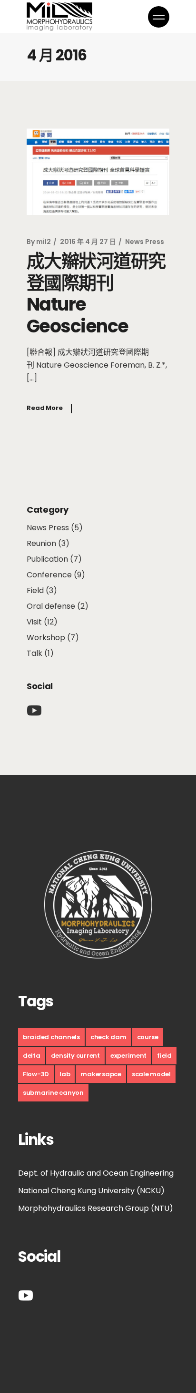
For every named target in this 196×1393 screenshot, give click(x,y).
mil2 (43, 241)
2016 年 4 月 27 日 (88, 241)
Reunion (41, 543)
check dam (108, 1037)
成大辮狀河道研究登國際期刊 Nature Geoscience (96, 293)
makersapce (100, 1074)
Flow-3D (36, 1074)
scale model (151, 1074)
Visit (34, 621)
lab (64, 1074)
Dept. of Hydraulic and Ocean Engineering (96, 1173)
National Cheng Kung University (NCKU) (91, 1190)
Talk (34, 653)
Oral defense (51, 606)
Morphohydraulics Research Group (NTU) (95, 1208)
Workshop (46, 637)
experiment (128, 1055)
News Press (144, 241)
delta (31, 1055)
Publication (47, 559)
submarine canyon (53, 1092)
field (164, 1055)
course (147, 1037)
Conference (49, 574)
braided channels (51, 1037)
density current (75, 1055)
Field (35, 590)
